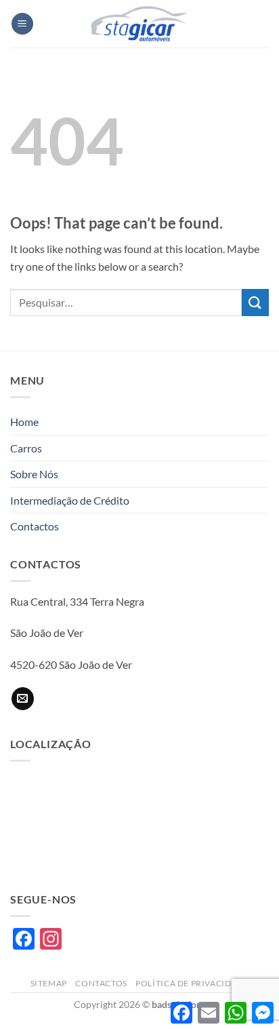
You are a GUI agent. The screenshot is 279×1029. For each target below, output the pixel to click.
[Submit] (255, 302)
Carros (26, 448)
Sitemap (48, 983)
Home (24, 421)
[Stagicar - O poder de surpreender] (139, 23)
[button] (22, 24)
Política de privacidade (192, 983)
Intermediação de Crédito (69, 500)
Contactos (34, 526)
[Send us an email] (23, 698)
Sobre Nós (34, 473)
